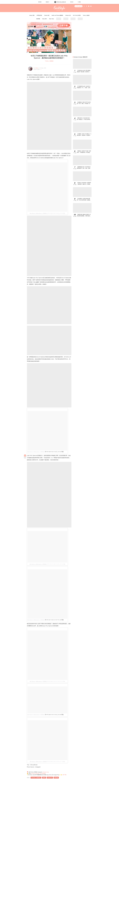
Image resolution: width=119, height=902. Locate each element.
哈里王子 (50, 777)
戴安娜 (56, 777)
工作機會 (79, 1)
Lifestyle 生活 (68, 15)
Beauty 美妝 (32, 15)
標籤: (28, 777)
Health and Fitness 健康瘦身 (57, 15)
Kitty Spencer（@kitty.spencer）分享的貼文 (38, 213)
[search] (84, 6)
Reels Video (51, 18)
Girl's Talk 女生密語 (77, 15)
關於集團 (39, 1)
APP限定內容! (39, 15)
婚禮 (44, 777)
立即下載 (64, 774)
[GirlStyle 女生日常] (59, 8)
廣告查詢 (71, 1)
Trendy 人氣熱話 (86, 15)
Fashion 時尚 (46, 15)
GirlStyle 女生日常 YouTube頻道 (38, 773)
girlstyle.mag (46, 772)
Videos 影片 (44, 18)
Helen (36, 68)
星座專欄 (38, 18)
